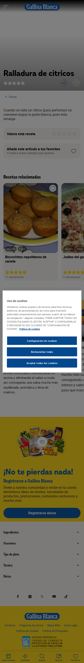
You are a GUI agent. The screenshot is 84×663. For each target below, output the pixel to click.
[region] (42, 331)
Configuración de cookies (42, 340)
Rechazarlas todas (42, 351)
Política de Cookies (29, 329)
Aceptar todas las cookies (42, 363)
